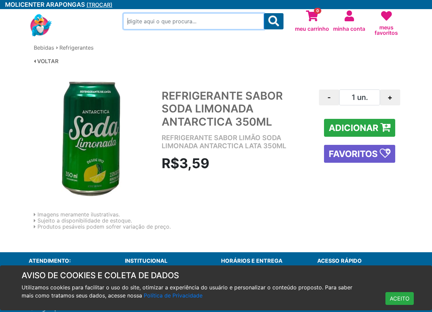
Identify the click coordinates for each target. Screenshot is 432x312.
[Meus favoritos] (386, 16)
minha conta (349, 28)
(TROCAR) (99, 4)
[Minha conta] (349, 16)
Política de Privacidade (173, 295)
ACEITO (399, 298)
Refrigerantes (76, 47)
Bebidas (44, 47)
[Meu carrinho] (312, 16)
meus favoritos (386, 30)
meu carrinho (312, 28)
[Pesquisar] (274, 21)
